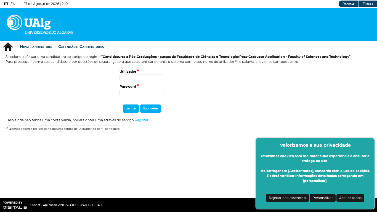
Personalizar (322, 198)
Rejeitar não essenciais (287, 198)
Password (129, 86)
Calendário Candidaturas (81, 47)
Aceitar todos (350, 198)
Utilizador (129, 71)
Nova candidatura (36, 47)
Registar (349, 4)
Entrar (368, 4)
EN (12, 4)
